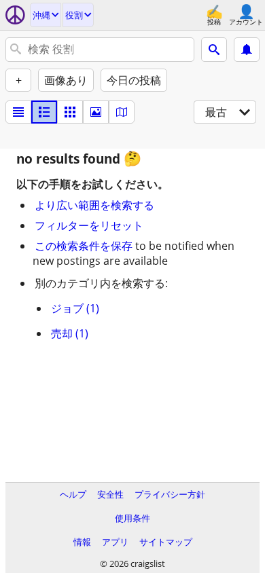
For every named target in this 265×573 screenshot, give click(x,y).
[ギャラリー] (96, 112)
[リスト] (18, 112)
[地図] (122, 112)
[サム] (44, 112)
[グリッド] (70, 112)
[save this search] (247, 49)
